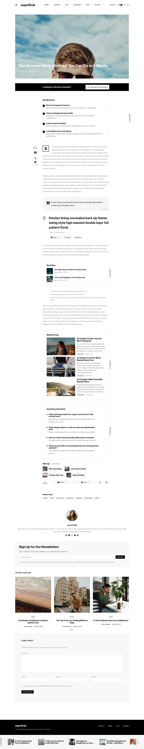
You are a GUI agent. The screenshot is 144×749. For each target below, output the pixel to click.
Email (58, 677)
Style (118, 726)
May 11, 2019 (22, 71)
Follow (112, 5)
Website (93, 677)
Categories (77, 5)
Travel (20, 60)
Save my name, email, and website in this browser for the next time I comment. (48, 686)
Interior (126, 726)
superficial (28, 5)
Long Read (60, 498)
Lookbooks (70, 498)
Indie (52, 498)
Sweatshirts (89, 498)
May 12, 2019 (116, 624)
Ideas (46, 498)
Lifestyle (101, 726)
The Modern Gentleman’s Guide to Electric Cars (33, 621)
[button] (128, 5)
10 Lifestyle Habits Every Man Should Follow (90, 380)
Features (57, 5)
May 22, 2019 (77, 626)
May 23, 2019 (39, 626)
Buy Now (97, 5)
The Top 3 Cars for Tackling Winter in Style (72, 621)
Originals (79, 498)
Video (97, 498)
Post (66, 5)
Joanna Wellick (33, 71)
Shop (87, 5)
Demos (46, 5)
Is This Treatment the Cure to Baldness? (110, 620)
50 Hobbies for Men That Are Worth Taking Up (89, 339)
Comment (24, 653)
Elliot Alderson (67, 626)
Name (23, 677)
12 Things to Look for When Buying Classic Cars (89, 359)
